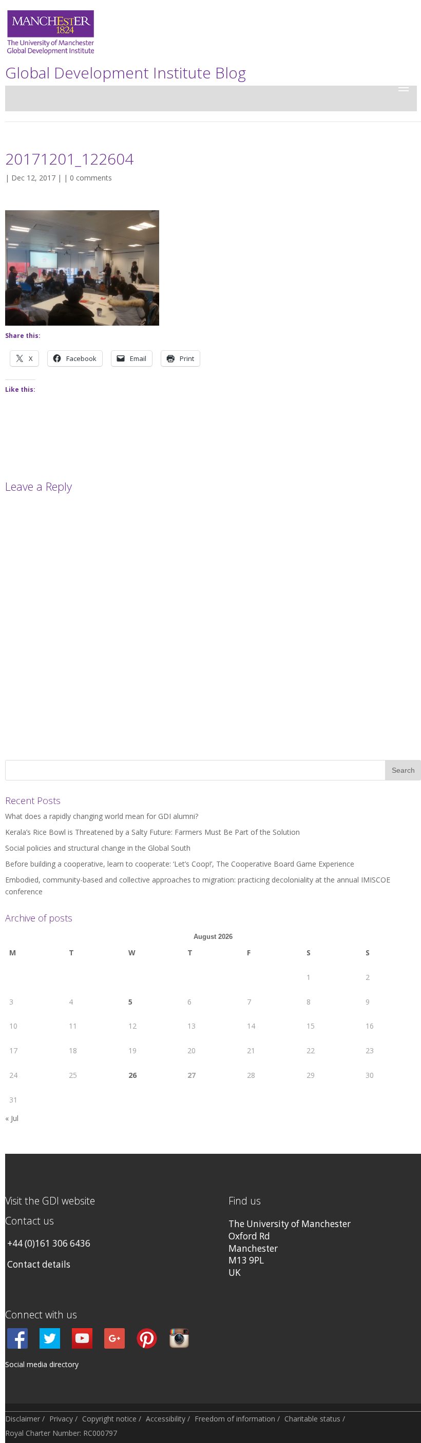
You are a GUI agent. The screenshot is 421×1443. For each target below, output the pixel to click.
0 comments (91, 178)
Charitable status (312, 1419)
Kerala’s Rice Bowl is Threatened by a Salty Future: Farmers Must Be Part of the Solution (152, 832)
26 (132, 1075)
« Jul (11, 1118)
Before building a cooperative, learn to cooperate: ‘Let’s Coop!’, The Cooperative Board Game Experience (179, 864)
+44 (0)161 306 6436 (48, 1243)
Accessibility (165, 1419)
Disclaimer (22, 1419)
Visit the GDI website (50, 1201)
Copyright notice (109, 1419)
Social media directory (42, 1364)
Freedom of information (235, 1419)
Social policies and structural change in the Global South (97, 848)
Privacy (61, 1419)
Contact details (38, 1264)
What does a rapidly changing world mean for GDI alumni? (101, 816)
